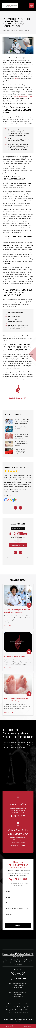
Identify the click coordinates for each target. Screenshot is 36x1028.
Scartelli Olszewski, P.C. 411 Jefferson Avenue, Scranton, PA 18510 (19, 985)
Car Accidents (23, 1004)
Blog (24, 962)
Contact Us (18, 964)
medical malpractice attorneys (22, 96)
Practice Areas (16, 960)
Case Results (7, 962)
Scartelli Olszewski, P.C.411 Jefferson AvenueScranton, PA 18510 (18, 810)
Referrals (17, 962)
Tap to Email (9, 1026)
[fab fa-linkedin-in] (12, 973)
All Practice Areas (22, 1013)
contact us (16, 379)
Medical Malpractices (23, 1007)
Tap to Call (27, 1026)
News (31, 962)
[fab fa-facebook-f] (16, 973)
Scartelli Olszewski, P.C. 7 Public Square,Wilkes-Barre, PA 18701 (19, 994)
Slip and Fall (12, 1013)
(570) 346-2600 (18, 816)
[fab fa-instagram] (23, 973)
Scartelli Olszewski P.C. (18, 398)
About (6, 960)
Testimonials (28, 960)
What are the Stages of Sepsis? (15, 656)
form (16, 78)
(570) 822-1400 (18, 845)
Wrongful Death (11, 1010)
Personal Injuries (13, 1004)
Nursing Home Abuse (23, 1010)
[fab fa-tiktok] (19, 973)
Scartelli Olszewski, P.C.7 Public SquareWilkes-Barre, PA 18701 (18, 840)
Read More (8, 625)
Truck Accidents (11, 1007)
